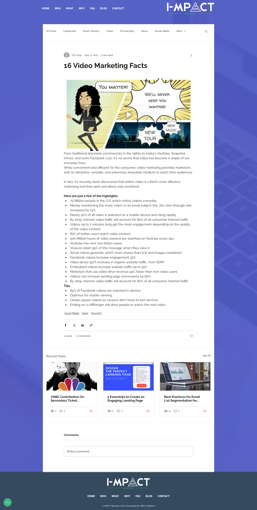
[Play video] (128, 114)
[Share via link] (91, 325)
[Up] (7, 502)
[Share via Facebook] (65, 325)
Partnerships (127, 31)
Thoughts (96, 313)
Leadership (69, 31)
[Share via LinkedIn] (82, 325)
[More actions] (191, 55)
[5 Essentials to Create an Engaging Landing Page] (128, 376)
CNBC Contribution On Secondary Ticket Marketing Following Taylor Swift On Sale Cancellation (71, 398)
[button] (206, 31)
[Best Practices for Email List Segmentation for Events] (185, 376)
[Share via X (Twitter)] (74, 325)
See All (207, 355)
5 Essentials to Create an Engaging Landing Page (126, 398)
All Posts (51, 31)
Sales (110, 31)
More (179, 31)
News (144, 31)
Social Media (162, 31)
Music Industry (91, 31)
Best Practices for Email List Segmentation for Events (182, 398)
